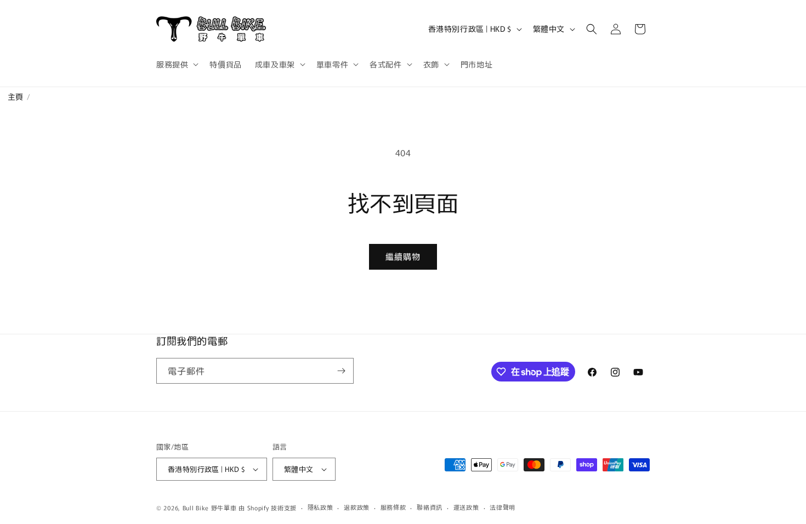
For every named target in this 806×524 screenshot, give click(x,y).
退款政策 (357, 507)
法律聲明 (502, 507)
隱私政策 (320, 507)
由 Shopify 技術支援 (268, 507)
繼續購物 (403, 256)
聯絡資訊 (429, 507)
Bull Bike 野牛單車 (210, 507)
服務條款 (393, 507)
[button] (176, 64)
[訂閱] (341, 371)
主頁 (12, 96)
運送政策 (466, 507)
